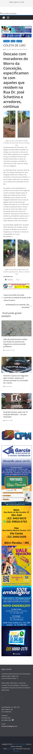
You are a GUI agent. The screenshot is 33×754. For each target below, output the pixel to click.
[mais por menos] (16, 507)
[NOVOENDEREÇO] (16, 587)
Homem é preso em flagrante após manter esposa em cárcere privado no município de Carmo (15, 379)
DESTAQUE (6, 41)
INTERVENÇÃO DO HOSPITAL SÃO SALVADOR (17, 306)
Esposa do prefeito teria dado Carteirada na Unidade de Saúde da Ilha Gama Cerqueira (17, 297)
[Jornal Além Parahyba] (3, 17)
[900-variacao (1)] (16, 35)
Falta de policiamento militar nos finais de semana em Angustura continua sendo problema (15, 343)
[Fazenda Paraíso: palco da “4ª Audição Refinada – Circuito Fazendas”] (16, 394)
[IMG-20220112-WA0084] (16, 547)
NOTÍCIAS (19, 41)
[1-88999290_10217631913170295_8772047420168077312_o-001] (16, 477)
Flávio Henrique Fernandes (20, 49)
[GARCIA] (16, 446)
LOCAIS (13, 41)
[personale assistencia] (16, 27)
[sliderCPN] (16, 431)
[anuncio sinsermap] (16, 285)
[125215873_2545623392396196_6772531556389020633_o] (16, 627)
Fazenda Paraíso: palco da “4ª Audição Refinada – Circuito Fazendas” (15, 414)
